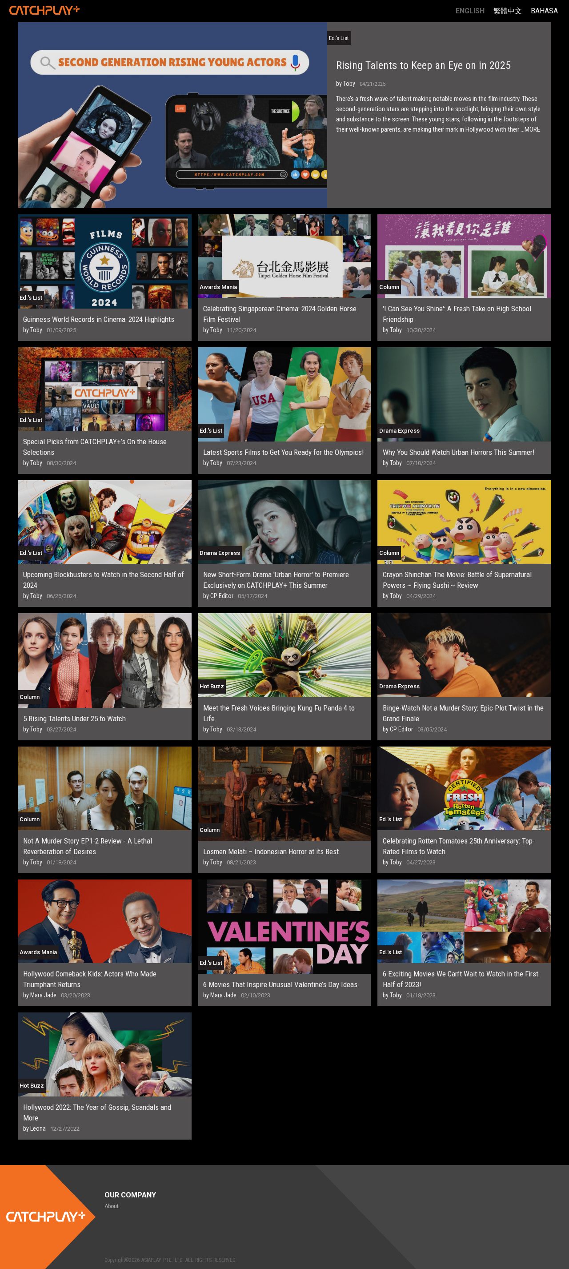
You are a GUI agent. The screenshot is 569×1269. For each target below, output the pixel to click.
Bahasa (544, 11)
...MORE (530, 129)
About (111, 1206)
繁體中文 (507, 11)
